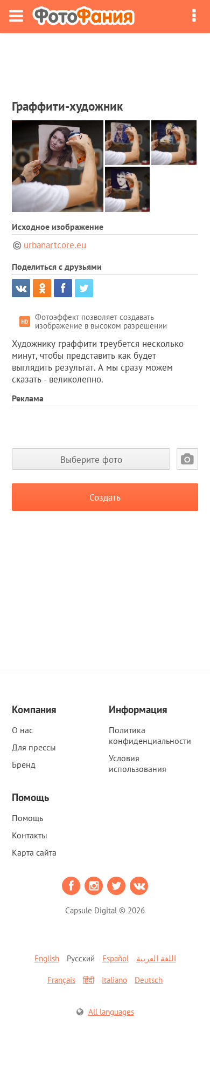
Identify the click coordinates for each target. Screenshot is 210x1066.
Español (115, 958)
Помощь (27, 817)
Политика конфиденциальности (150, 735)
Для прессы (34, 747)
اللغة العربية (156, 958)
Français (61, 980)
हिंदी (88, 980)
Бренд (24, 764)
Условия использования (137, 763)
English (46, 958)
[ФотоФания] (83, 16)
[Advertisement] (105, 63)
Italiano (114, 980)
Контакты (29, 835)
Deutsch (149, 980)
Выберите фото (91, 459)
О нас (22, 730)
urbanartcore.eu (55, 245)
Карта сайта (34, 852)
